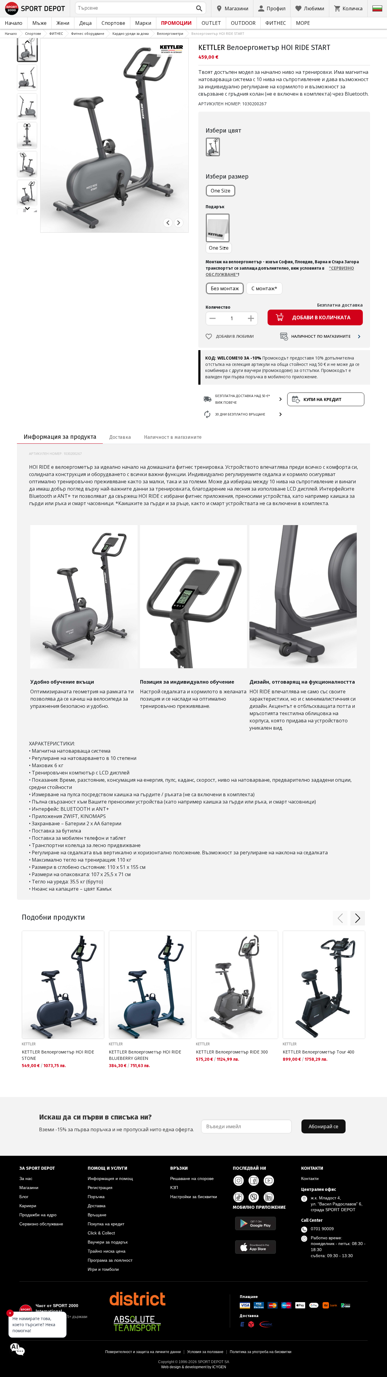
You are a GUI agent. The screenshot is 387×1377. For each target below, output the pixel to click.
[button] (340, 918)
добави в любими (235, 336)
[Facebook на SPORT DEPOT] (253, 1180)
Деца (85, 23)
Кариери (27, 1205)
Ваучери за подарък (108, 1242)
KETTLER (211, 47)
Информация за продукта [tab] (60, 436)
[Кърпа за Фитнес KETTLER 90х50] (218, 227)
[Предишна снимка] (168, 223)
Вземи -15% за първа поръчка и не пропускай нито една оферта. (116, 1123)
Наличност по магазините (321, 336)
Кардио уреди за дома (130, 33)
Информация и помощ (110, 1178)
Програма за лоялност (110, 1260)
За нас (25, 1178)
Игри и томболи (103, 1269)
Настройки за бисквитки (193, 1196)
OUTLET (211, 23)
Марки (143, 23)
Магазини (28, 1187)
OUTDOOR (243, 23)
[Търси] (199, 8)
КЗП (174, 1187)
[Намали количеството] (213, 318)
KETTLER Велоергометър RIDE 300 (232, 1052)
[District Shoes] (137, 1298)
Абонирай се (323, 1126)
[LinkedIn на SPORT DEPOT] (269, 1197)
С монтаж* (264, 288)
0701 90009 (322, 1228)
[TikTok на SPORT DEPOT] (238, 1197)
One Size (220, 190)
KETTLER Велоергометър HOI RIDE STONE (58, 1055)
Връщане (97, 1214)
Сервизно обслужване (41, 1223)
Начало (13, 23)
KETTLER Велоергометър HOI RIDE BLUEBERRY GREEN (145, 1055)
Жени (63, 23)
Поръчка (96, 1196)
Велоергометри (170, 33)
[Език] (377, 8)
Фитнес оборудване (87, 33)
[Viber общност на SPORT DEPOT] (253, 1197)
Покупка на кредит (106, 1223)
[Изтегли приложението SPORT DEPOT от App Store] (255, 1247)
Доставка (97, 1205)
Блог (23, 1196)
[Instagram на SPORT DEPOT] (238, 1180)
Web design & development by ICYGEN (193, 1367)
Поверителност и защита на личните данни (143, 1352)
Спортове (113, 23)
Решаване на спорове (192, 1178)
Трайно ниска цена (106, 1251)
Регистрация (100, 1187)
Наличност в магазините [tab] (173, 437)
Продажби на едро (38, 1214)
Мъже (39, 23)
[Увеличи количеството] (251, 318)
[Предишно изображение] (27, 41)
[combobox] (140, 8)
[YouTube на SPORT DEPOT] (269, 1180)
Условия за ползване (205, 1352)
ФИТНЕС (275, 23)
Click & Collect (101, 1233)
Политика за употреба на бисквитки (260, 1352)
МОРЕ (303, 23)
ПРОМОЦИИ (176, 23)
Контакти (310, 1178)
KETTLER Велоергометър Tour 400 (318, 1052)
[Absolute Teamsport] (137, 1323)
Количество (218, 307)
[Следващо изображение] (27, 208)
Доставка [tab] (120, 437)
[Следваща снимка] (179, 223)
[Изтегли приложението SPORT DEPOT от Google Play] (255, 1223)
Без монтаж (225, 288)
